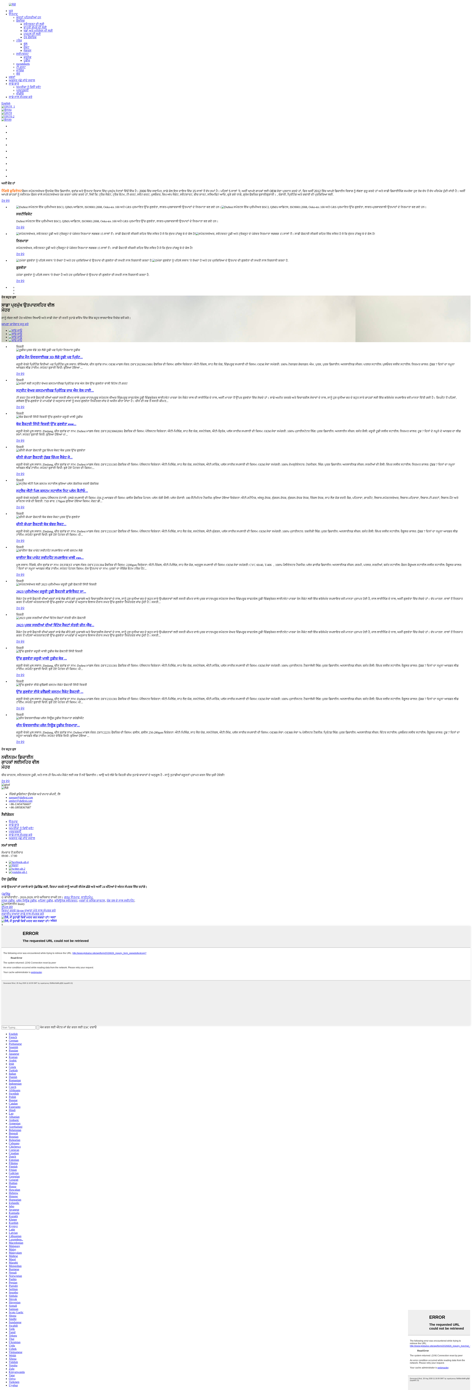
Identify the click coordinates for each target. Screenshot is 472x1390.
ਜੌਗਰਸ (27, 50)
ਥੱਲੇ (25, 43)
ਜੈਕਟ (26, 47)
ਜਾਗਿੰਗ (20, 70)
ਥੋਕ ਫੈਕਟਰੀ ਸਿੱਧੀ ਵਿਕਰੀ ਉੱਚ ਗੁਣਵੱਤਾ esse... (46, 424)
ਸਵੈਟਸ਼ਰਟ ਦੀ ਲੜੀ (34, 24)
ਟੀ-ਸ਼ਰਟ (21, 67)
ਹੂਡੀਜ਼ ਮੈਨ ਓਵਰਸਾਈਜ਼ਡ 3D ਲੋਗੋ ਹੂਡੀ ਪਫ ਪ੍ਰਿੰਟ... (49, 357)
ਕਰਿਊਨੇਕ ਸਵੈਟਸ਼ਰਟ (65, 900)
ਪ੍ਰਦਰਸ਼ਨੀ (22, 90)
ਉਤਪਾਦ (13, 14)
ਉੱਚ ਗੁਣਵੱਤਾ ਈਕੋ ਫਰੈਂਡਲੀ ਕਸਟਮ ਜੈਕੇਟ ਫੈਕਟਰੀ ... (49, 692)
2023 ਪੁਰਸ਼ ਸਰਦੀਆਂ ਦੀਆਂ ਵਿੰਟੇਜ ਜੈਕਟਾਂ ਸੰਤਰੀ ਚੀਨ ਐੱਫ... (55, 625)
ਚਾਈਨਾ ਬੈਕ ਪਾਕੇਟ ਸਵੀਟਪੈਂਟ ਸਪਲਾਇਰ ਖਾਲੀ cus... (50, 558)
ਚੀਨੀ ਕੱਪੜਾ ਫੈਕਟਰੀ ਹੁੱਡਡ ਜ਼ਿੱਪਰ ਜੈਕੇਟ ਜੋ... (44, 457)
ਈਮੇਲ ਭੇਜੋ (7, 907)
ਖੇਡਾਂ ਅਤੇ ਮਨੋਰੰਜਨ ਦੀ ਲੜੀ (38, 30)
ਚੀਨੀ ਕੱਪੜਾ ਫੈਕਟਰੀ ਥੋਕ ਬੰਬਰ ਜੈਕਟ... (41, 524)
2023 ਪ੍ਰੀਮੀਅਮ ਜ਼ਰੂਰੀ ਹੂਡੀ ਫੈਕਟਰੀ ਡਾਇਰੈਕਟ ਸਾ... (51, 592)
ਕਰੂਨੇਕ (27, 57)
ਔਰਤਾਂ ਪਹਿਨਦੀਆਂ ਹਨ (28, 17)
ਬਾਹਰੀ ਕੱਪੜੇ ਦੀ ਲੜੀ (35, 27)
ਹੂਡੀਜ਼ (27, 60)
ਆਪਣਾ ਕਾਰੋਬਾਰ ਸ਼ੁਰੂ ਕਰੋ (15, 324)
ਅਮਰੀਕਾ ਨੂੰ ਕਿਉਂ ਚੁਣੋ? (28, 87)
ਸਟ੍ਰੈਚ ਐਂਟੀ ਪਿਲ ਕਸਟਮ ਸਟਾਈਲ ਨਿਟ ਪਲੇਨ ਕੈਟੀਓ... (52, 491)
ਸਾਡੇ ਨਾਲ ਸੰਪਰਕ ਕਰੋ (20, 97)
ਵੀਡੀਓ (20, 93)
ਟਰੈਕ (19, 40)
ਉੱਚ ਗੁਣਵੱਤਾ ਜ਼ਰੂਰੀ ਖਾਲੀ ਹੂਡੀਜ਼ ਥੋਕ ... (41, 658)
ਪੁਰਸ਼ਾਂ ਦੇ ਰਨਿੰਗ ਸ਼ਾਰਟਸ (92, 900)
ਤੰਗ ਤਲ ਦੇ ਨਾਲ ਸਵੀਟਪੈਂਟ (120, 900)
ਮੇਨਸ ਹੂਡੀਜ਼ (8, 900)
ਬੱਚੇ (18, 73)
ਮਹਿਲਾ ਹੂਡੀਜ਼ (45, 900)
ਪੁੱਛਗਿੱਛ (5, 894)
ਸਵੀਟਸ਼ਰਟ (22, 53)
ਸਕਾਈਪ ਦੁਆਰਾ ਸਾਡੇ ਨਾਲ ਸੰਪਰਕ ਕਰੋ (22, 913)
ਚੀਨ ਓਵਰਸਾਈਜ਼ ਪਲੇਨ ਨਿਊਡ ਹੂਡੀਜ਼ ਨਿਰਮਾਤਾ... (48, 725)
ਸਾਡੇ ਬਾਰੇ (14, 83)
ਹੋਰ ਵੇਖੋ (5, 200)
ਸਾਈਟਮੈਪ (87, 897)
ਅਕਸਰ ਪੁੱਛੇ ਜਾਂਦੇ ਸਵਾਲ (22, 80)
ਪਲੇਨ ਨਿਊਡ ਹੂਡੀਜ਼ (26, 900)
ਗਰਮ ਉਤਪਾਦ (72, 897)
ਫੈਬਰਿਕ (20, 20)
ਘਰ (11, 10)
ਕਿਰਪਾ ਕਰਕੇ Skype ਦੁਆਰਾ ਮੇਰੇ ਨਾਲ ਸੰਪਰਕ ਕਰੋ (28, 910)
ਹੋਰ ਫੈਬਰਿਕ (30, 37)
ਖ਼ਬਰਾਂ (12, 77)
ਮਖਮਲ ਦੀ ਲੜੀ (32, 34)
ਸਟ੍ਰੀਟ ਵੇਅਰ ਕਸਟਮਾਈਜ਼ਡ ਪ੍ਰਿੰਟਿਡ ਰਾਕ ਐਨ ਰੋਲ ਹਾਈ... (55, 390)
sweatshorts (23, 63)
